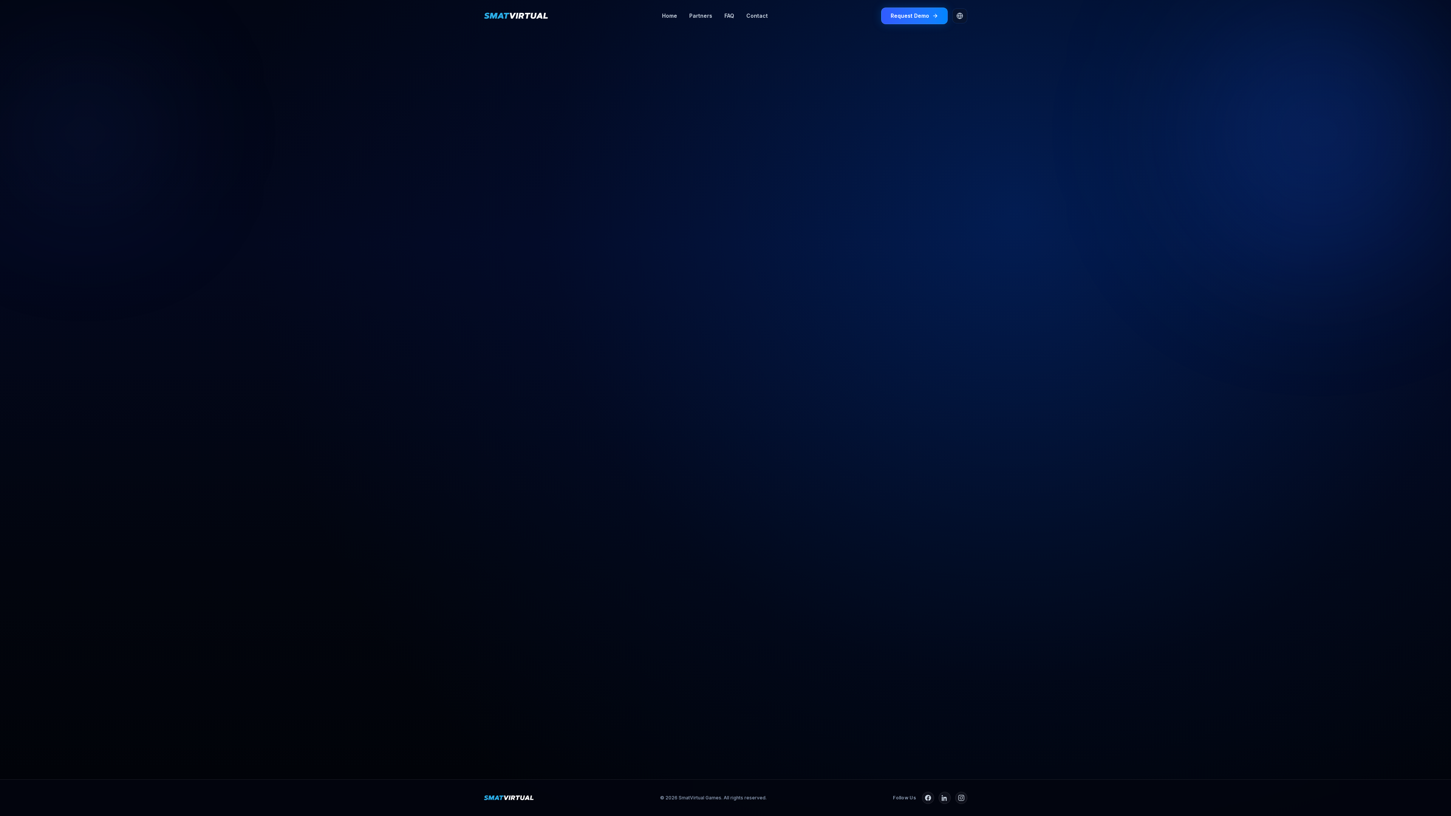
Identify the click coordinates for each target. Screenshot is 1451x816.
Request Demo (910, 15)
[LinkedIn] (945, 798)
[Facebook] (928, 798)
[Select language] (959, 15)
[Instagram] (961, 798)
